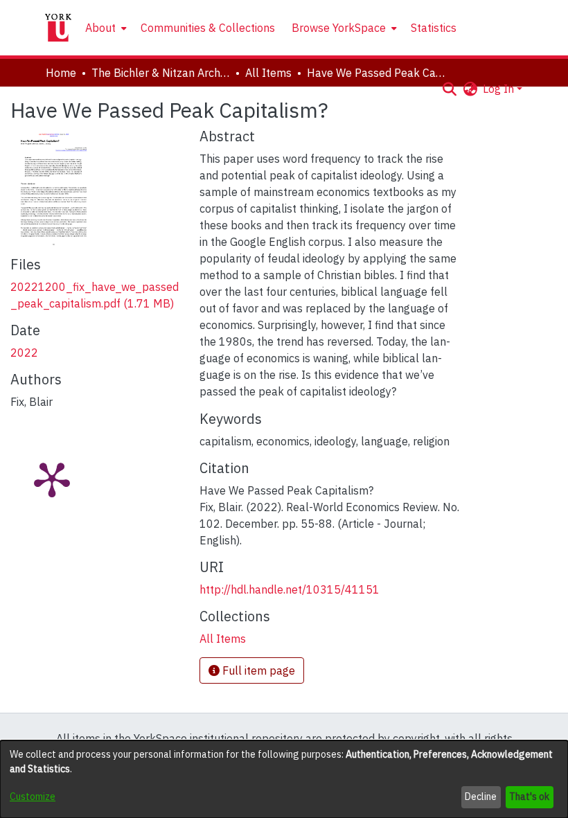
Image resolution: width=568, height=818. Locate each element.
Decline (481, 796)
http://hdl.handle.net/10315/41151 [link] (289, 589)
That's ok (529, 796)
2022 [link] (24, 352)
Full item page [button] (257, 670)
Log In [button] (500, 89)
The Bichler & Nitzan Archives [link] (160, 73)
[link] (222, 639)
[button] (449, 88)
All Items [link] (268, 73)
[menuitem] (104, 27)
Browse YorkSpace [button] (339, 28)
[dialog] (284, 779)
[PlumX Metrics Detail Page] (52, 478)
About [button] (100, 28)
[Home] (58, 28)
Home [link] (61, 73)
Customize (32, 796)
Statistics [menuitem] (433, 28)
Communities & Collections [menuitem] (208, 28)
